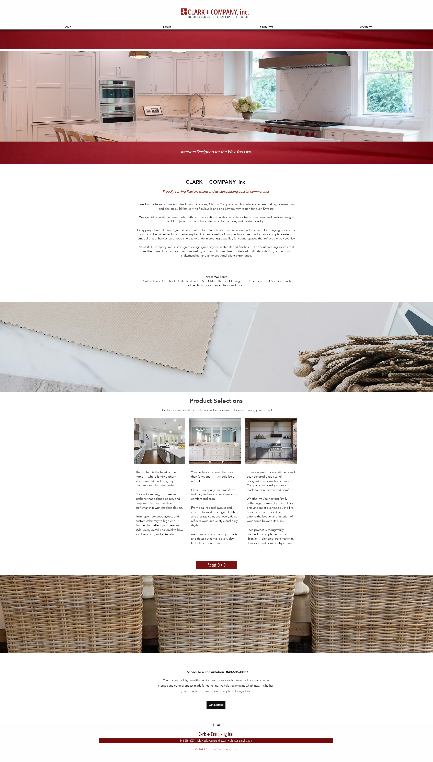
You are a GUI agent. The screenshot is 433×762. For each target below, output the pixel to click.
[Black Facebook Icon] (213, 725)
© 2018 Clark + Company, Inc (215, 749)
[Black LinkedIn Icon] (219, 725)
